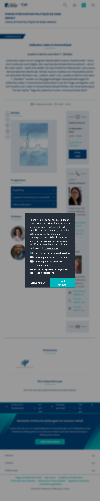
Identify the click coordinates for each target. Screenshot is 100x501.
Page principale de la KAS (29, 477)
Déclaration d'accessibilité (51, 480)
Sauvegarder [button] (37, 282)
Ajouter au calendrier (75, 144)
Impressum (50, 477)
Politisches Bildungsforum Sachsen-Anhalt (50, 390)
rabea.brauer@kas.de (79, 224)
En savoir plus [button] (51, 248)
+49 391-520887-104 (79, 300)
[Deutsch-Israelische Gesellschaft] (25, 363)
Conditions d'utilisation (70, 477)
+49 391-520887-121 (79, 308)
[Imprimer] (7, 125)
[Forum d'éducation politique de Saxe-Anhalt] (24, 4)
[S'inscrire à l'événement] (7, 113)
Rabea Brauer (77, 183)
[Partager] (7, 136)
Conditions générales (51, 484)
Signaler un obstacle (78, 480)
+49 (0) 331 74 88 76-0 (78, 232)
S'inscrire (77, 154)
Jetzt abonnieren (50, 441)
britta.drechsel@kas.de (79, 293)
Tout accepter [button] (62, 282)
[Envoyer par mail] (7, 131)
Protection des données (23, 480)
